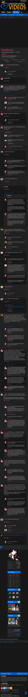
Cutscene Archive (6, 684)
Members (16, 12)
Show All (18, 612)
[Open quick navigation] (27, 17)
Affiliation (7, 685)
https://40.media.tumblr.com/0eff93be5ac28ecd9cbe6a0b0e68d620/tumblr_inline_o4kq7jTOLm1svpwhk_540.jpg (16, 307)
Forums (9, 12)
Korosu (5, 78)
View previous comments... (9, 94)
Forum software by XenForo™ (6, 689)
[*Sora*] (10, 619)
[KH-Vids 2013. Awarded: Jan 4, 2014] (17, 594)
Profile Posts (5, 59)
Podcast (21, 684)
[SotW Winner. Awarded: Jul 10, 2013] (13, 598)
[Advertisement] (14, 33)
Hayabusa (6, 132)
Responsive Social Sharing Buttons (7, 696)
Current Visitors (4, 14)
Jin (7, 262)
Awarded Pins (20, 61)
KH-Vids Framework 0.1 (5, 691)
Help (25, 673)
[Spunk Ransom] (13, 609)
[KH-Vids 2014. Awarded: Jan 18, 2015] (13, 594)
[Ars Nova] (13, 605)
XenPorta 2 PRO (2, 639)
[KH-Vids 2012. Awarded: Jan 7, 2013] (17, 598)
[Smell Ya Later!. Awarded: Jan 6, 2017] (10, 594)
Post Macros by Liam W (15, 689)
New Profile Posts (19, 14)
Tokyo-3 (18, 635)
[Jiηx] (17, 605)
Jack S (8, 74)
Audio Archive (12, 684)
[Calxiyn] (13, 622)
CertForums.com (16, 696)
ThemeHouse (16, 692)
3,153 (19, 565)
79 (16, 547)
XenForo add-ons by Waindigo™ (6, 694)
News (2, 684)
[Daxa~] (10, 609)
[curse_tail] (13, 619)
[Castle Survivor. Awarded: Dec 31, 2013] (10, 598)
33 (18, 615)
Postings (23, 59)
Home (3, 12)
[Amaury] (10, 622)
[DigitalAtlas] (10, 605)
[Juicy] (17, 622)
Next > (19, 547)
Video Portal (17, 684)
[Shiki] (17, 609)
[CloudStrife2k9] (17, 619)
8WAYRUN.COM (15, 639)
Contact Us (20, 673)
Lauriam (9, 139)
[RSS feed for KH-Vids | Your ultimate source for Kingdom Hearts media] (11, 688)
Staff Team (2, 685)
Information (7, 61)
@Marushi (11, 136)
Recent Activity (15, 59)
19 (18, 602)
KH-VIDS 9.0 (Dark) (6, 673)
